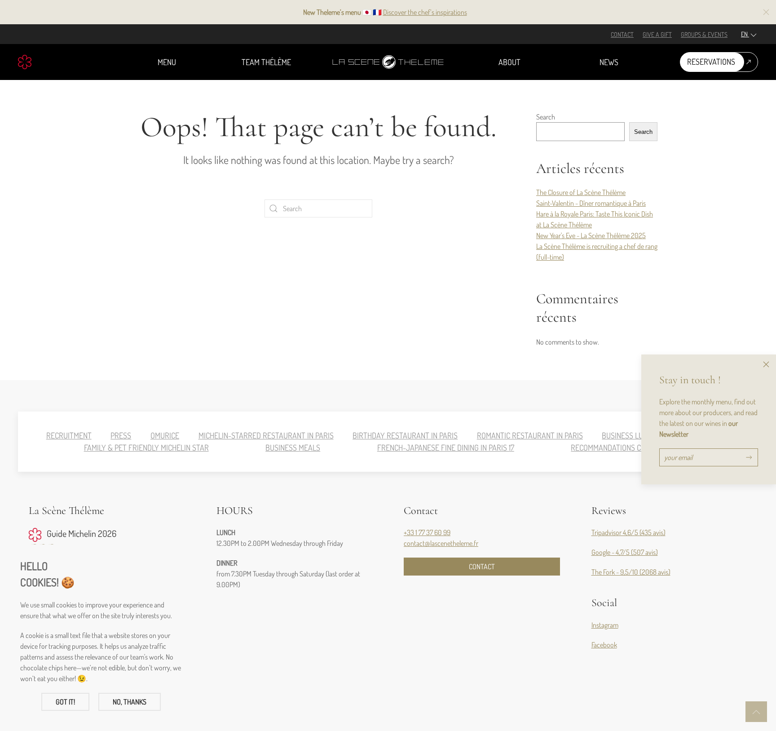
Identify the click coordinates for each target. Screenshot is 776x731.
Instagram (604, 624)
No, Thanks (129, 701)
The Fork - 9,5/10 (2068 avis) (630, 571)
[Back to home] (388, 62)
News (609, 62)
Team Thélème (266, 62)
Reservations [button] (711, 61)
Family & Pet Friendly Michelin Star (146, 447)
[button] (766, 12)
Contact (622, 34)
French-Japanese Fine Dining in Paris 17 (445, 447)
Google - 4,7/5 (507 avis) (624, 552)
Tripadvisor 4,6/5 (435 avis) (628, 532)
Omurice (164, 435)
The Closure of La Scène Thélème (581, 192)
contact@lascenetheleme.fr (441, 543)
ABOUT (509, 62)
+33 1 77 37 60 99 (427, 532)
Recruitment (69, 435)
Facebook (604, 644)
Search (545, 116)
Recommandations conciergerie (627, 447)
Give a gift (657, 34)
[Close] (766, 364)
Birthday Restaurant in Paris (405, 435)
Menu (167, 62)
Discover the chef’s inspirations (425, 12)
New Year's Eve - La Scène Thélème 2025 (591, 235)
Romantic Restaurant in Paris (530, 435)
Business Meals (292, 447)
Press (120, 435)
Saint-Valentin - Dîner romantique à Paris (591, 203)
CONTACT (482, 566)
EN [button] (745, 34)
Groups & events (704, 34)
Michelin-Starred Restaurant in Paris (266, 435)
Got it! (65, 701)
